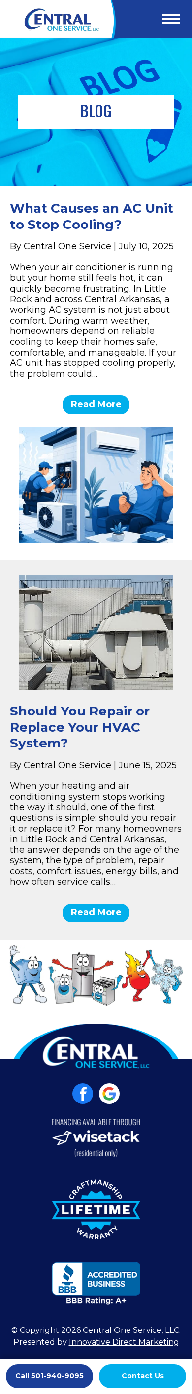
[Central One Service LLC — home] (58, 19)
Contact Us (143, 1375)
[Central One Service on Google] (109, 1093)
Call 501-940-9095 (49, 1375)
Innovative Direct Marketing (124, 1342)
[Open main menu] (171, 19)
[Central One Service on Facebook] (82, 1093)
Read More (96, 404)
